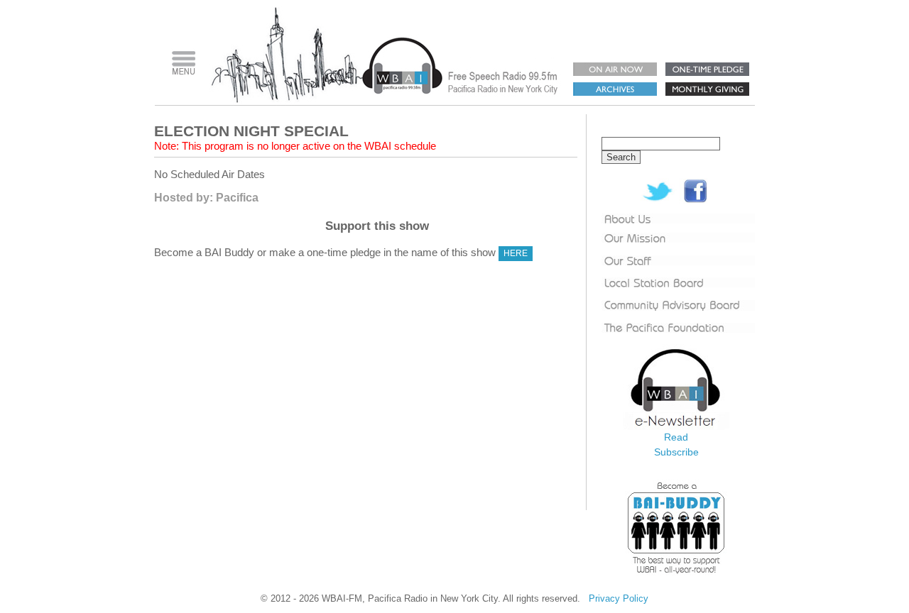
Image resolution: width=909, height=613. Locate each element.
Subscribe (676, 452)
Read (676, 437)
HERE (516, 253)
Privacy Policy (618, 598)
